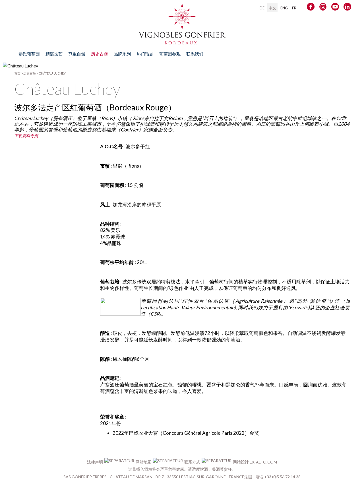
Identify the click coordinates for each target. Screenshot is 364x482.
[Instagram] (323, 8)
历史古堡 (29, 73)
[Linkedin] (347, 8)
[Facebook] (311, 8)
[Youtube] (335, 8)
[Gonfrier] (182, 41)
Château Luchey (52, 73)
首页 (17, 73)
